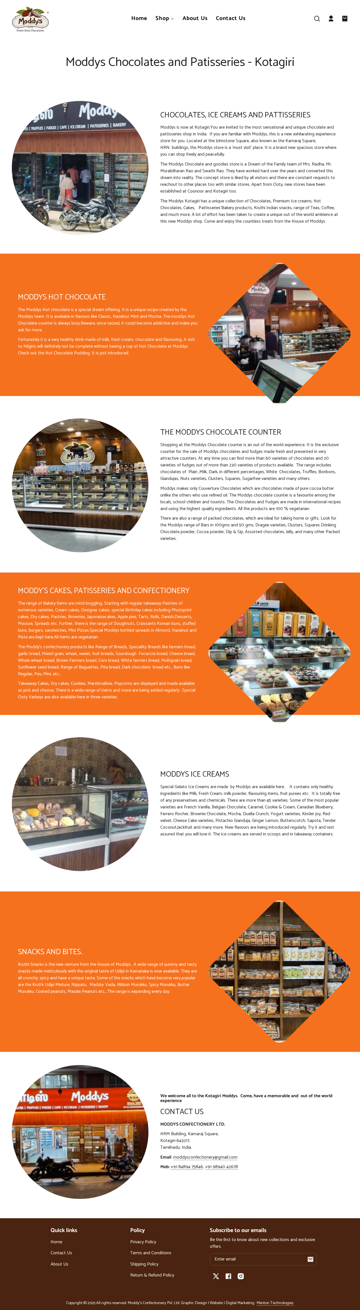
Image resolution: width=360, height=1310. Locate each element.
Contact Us (61, 1253)
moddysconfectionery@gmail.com (205, 1157)
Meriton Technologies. (275, 1303)
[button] (317, 18)
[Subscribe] (310, 1259)
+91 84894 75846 (187, 1167)
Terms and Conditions (150, 1253)
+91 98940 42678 (221, 1167)
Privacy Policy (143, 1242)
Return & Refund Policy (152, 1275)
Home (56, 1242)
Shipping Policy (144, 1264)
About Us (59, 1264)
